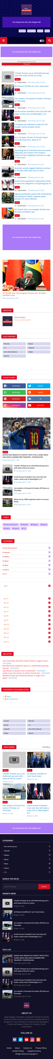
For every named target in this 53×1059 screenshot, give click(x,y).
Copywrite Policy (34, 1051)
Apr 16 (27, 611)
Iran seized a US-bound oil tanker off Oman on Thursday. (31, 489)
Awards (31, 348)
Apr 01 (27, 620)
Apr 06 (27, 616)
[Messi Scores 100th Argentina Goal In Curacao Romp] (7, 502)
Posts (8, 696)
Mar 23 (27, 629)
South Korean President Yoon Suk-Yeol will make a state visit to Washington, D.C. (30, 478)
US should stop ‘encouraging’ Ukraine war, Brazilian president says (24, 294)
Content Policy (18, 1051)
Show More (46, 747)
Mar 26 (27, 624)
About (17, 1048)
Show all (26, 64)
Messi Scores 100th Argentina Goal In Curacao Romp (31, 500)
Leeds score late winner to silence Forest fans (21, 673)
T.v (5, 348)
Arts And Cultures (10, 352)
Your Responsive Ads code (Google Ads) (26, 22)
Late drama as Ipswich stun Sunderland (19, 671)
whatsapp (16, 392)
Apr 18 (27, 607)
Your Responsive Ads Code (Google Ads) (26, 237)
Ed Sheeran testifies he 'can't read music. (36, 774)
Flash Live (31, 31)
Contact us (27, 1048)
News (47, 31)
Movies (6, 344)
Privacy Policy (40, 1048)
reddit (40, 392)
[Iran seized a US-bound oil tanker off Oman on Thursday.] (7, 491)
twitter (40, 386)
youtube (40, 405)
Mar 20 (27, 637)
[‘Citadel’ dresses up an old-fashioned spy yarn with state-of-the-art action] (7, 469)
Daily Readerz (20, 317)
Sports (40, 31)
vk (40, 399)
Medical (22, 31)
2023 (27, 586)
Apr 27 (27, 598)
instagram (16, 405)
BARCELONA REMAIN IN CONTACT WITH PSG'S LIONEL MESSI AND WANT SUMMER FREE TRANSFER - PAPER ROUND (25, 456)
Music (31, 344)
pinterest (16, 399)
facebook (16, 386)
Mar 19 (27, 642)
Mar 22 (27, 633)
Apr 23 (27, 603)
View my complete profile (22, 320)
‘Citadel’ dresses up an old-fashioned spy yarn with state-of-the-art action (31, 467)
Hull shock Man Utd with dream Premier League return (25, 661)
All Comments (12, 699)
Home (6, 721)
